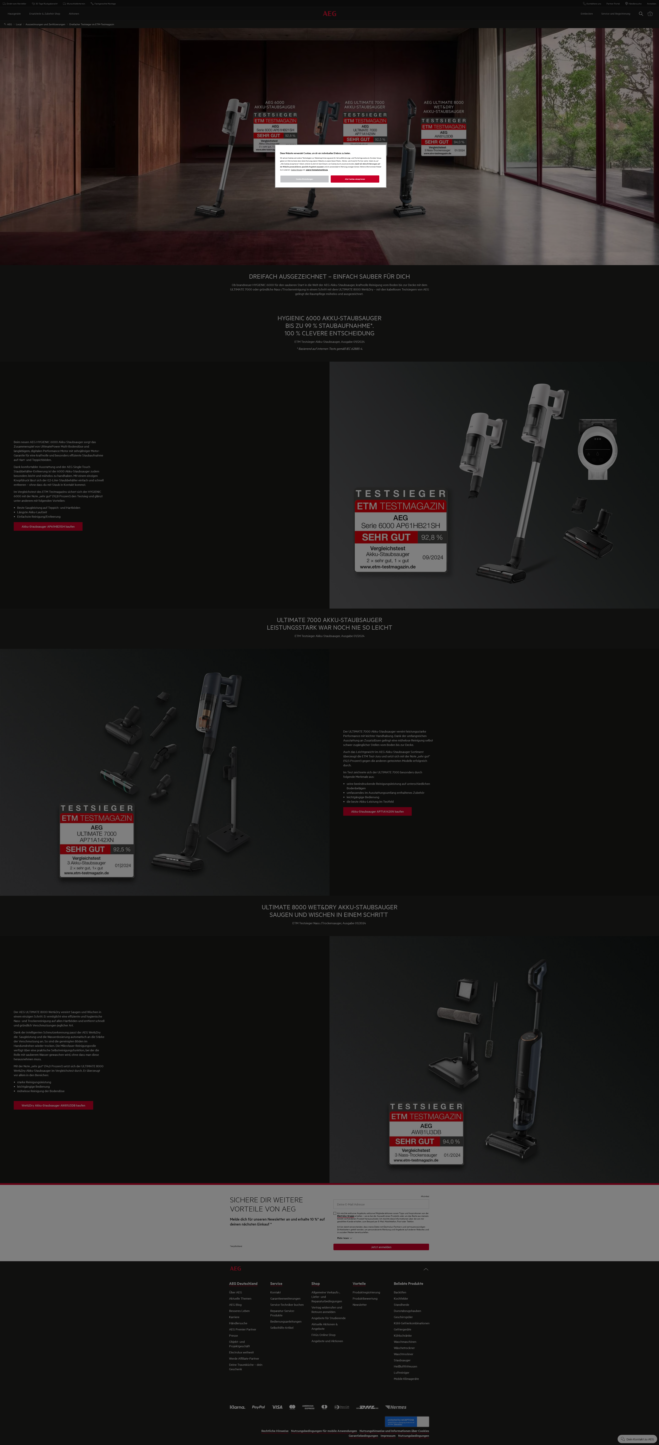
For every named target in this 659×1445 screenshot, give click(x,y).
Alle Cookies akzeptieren (355, 178)
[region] (330, 166)
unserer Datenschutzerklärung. (317, 169)
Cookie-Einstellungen (304, 178)
